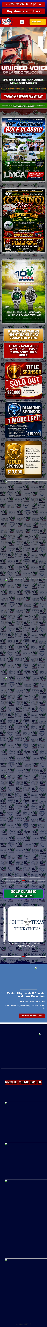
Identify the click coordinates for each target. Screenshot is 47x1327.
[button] (22, 22)
